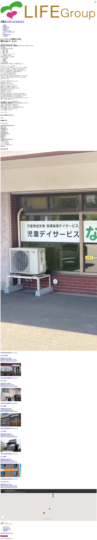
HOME (4, 25)
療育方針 (5, 26)
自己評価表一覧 (7, 34)
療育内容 (5, 29)
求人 (4, 33)
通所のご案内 (6, 27)
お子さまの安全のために (9, 31)
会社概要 (5, 36)
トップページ (6, 526)
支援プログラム (7, 30)
